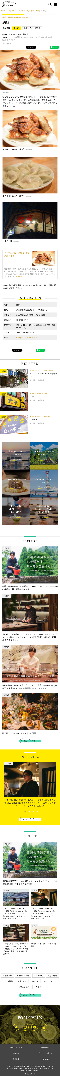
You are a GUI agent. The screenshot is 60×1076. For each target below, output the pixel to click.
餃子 (13, 40)
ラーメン (22, 981)
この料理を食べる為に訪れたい (23, 37)
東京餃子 (6, 40)
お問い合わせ (45, 1047)
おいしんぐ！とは (16, 1047)
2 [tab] (26, 811)
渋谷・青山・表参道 (32, 28)
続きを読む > (21, 276)
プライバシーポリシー (45, 1053)
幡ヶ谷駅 (49, 37)
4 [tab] (35, 811)
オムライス (24, 986)
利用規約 (16, 1053)
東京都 (16, 28)
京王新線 (40, 37)
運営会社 (16, 1059)
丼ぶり (38, 986)
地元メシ (8, 975)
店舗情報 (6, 28)
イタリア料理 (23, 975)
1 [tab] (22, 811)
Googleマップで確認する (26, 337)
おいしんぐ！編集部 (20, 34)
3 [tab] (31, 811)
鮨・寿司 (53, 975)
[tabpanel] (30, 784)
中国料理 (39, 975)
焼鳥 (11, 981)
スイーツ (48, 981)
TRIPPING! (45, 1059)
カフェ (35, 981)
